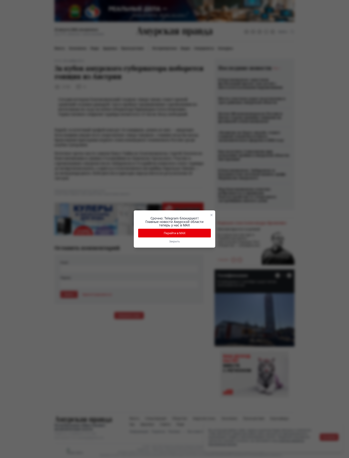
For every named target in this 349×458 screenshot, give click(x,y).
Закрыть (174, 241)
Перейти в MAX (174, 233)
